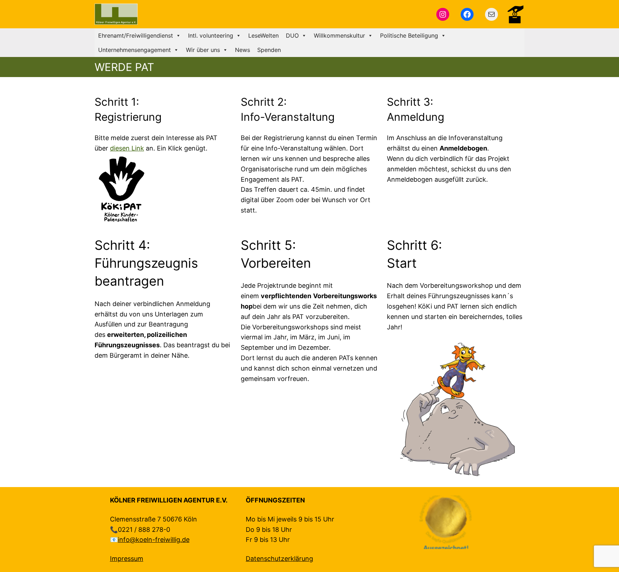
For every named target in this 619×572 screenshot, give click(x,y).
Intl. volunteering (210, 35)
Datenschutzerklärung (279, 558)
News (242, 49)
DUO (292, 35)
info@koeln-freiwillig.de (153, 539)
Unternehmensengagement (134, 49)
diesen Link (127, 148)
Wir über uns (203, 49)
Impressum (126, 558)
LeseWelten (263, 35)
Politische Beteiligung (409, 35)
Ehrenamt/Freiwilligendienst (135, 35)
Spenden (269, 49)
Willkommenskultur (339, 35)
